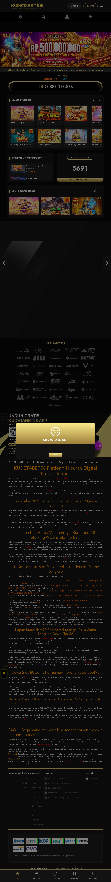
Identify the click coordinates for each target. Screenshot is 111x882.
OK (55, 455)
